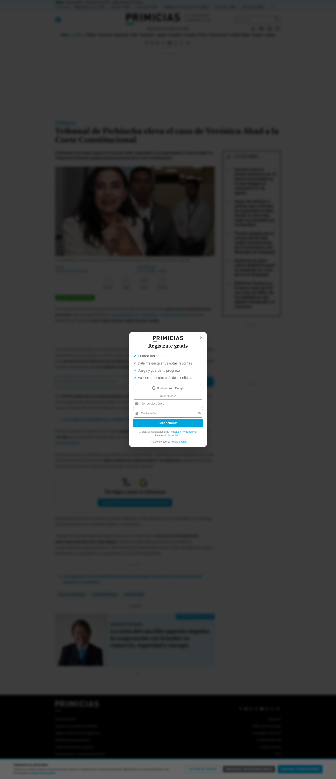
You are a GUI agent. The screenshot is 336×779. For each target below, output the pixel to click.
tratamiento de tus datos (167, 435)
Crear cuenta (168, 423)
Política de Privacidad (181, 431)
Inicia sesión (179, 441)
